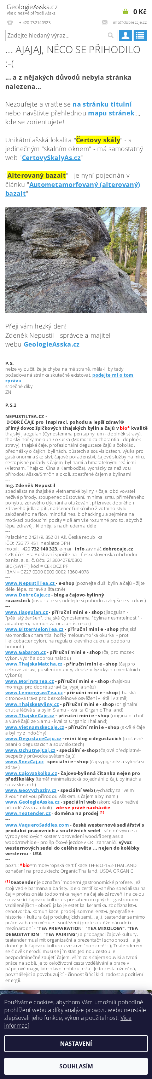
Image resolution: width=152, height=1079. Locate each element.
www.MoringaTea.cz (29, 681)
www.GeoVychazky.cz (31, 790)
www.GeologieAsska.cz (32, 802)
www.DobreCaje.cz (27, 595)
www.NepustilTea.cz (30, 583)
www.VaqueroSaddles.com (37, 825)
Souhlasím (76, 1066)
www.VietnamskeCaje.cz (34, 727)
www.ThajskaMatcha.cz (33, 664)
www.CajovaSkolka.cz (31, 773)
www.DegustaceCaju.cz (33, 738)
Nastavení (76, 1043)
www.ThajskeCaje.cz (29, 715)
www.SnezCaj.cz (24, 761)
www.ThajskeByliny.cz (32, 704)
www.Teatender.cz (28, 813)
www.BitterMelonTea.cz (34, 629)
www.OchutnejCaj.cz (30, 750)
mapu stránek (111, 113)
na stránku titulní (102, 104)
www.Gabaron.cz (25, 652)
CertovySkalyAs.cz (51, 157)
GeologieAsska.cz (32, 9)
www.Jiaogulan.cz (26, 612)
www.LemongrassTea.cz (34, 692)
